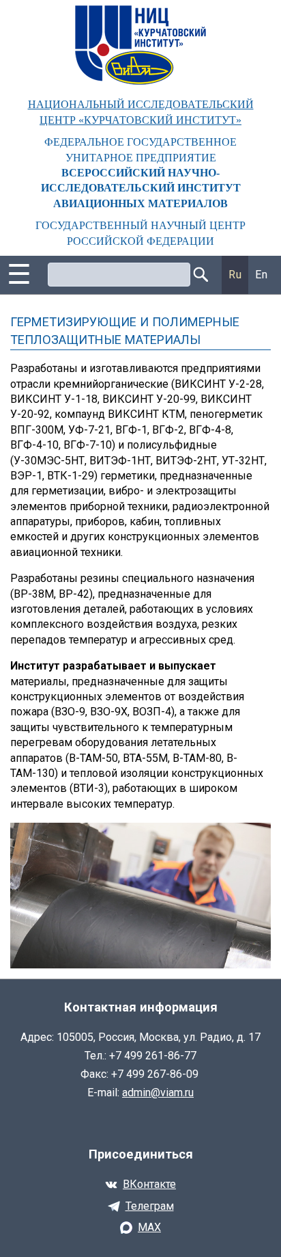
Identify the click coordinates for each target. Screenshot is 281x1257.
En (261, 274)
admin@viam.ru (158, 1092)
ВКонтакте (149, 1184)
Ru (234, 274)
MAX (149, 1227)
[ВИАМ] (140, 45)
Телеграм (149, 1206)
